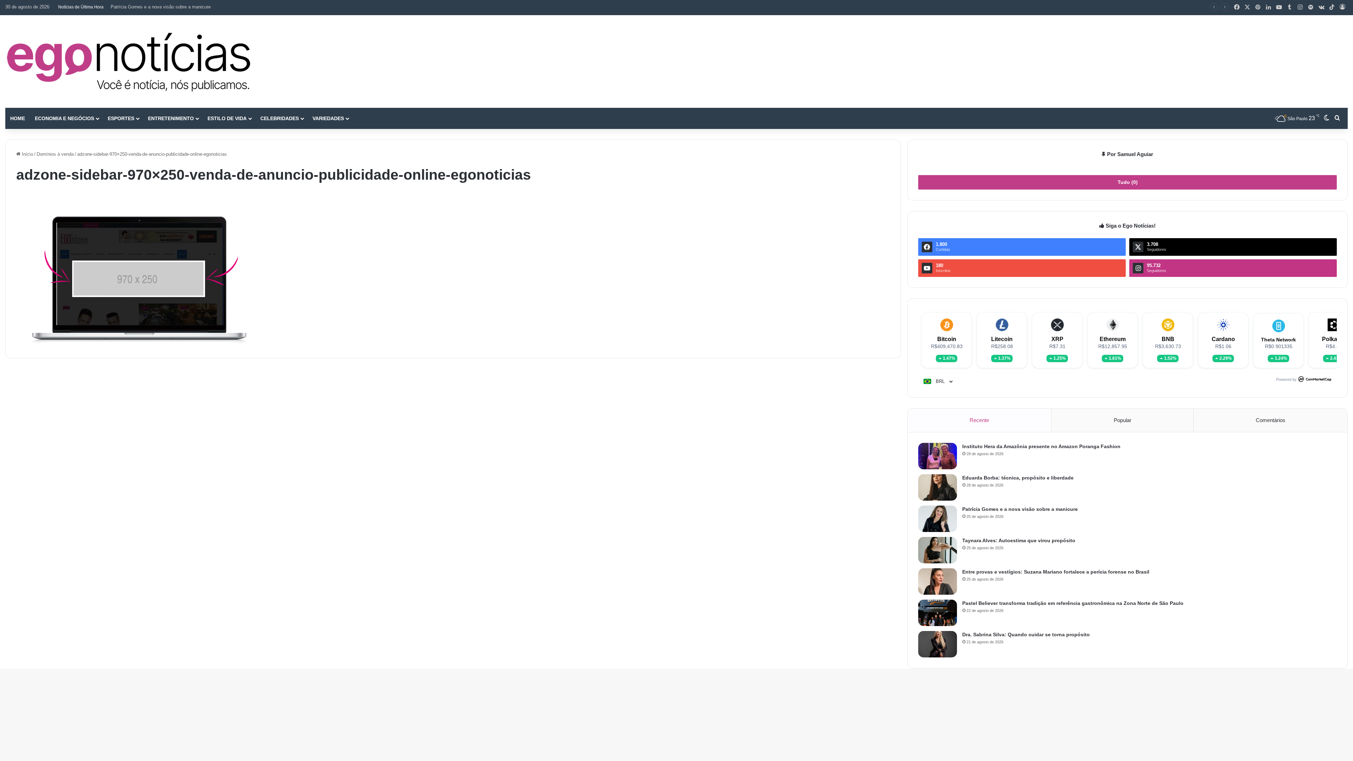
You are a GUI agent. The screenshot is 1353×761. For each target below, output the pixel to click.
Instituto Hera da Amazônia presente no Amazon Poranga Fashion (1041, 446)
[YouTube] (1279, 7)
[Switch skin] (1326, 118)
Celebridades (279, 118)
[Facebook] (1236, 7)
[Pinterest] (1258, 7)
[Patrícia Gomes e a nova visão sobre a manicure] (937, 519)
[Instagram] (1300, 7)
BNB (1168, 339)
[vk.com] (1321, 7)
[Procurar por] (1337, 118)
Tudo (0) (1128, 182)
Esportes (121, 118)
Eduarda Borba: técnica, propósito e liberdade (1018, 478)
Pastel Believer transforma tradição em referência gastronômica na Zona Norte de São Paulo (1073, 603)
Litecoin (1002, 339)
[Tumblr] (1289, 7)
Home (17, 118)
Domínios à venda (55, 154)
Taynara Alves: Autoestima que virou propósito (1018, 540)
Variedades (328, 118)
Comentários (1270, 420)
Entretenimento (171, 118)
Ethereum (1113, 339)
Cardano (1223, 339)
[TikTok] (1332, 7)
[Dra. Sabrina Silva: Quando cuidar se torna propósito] (937, 644)
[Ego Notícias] (128, 61)
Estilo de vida (227, 118)
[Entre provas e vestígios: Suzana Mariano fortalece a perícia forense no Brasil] (937, 581)
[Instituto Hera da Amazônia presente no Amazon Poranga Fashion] (937, 456)
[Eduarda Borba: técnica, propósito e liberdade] (937, 487)
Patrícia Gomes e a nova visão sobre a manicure (161, 7)
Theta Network (1278, 339)
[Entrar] (1342, 7)
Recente (979, 420)
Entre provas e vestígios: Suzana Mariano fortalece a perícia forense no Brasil (1055, 572)
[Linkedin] (1268, 7)
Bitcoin (946, 339)
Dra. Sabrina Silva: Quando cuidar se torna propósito (1026, 634)
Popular (1122, 420)
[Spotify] (1310, 7)
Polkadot (1334, 339)
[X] (1247, 7)
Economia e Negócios (64, 118)
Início (26, 154)
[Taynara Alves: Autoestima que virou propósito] (937, 550)
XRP (1057, 339)
